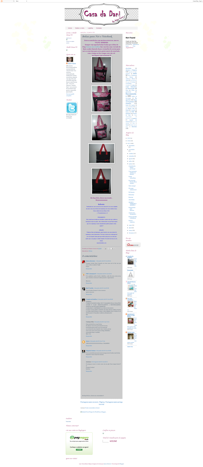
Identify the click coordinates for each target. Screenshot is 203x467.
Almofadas (131, 199)
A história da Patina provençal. (132, 167)
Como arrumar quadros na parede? (133, 173)
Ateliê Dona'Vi (68, 38)
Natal (127, 110)
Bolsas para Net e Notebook (133, 217)
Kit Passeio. (132, 192)
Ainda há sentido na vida (135, 262)
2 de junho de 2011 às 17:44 (97, 341)
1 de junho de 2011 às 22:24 (103, 261)
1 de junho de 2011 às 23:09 (101, 288)
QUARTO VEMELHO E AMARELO (132, 204)
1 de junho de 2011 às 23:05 (104, 273)
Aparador (131, 72)
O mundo (133, 110)
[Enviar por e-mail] (108, 248)
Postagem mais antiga (114, 402)
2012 (129, 140)
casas (128, 82)
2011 (129, 143)
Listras (127, 106)
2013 (129, 138)
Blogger (122, 463)
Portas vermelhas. (132, 177)
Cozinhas (128, 85)
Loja (136, 106)
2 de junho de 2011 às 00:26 (105, 299)
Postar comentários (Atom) (92, 408)
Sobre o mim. (80, 28)
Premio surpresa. (132, 221)
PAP (132, 112)
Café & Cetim (130, 332)
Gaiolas (133, 105)
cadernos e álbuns (130, 78)
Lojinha (90, 28)
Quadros (134, 118)
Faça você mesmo (131, 101)
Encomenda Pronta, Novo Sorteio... (133, 182)
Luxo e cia (130, 346)
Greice (87, 341)
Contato (99, 28)
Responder (89, 268)
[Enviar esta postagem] (105, 248)
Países (127, 111)
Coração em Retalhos (91, 299)
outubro (131, 153)
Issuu (127, 46)
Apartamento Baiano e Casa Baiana (131, 315)
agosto (131, 158)
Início (70, 28)
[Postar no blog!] (109, 248)
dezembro (131, 145)
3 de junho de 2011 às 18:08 (103, 350)
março (131, 230)
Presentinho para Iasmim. (132, 209)
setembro (131, 156)
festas (127, 105)
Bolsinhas (131, 194)
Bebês (135, 73)
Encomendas (131, 95)
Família (128, 103)
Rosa (134, 123)
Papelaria (128, 113)
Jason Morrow (107, 463)
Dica (127, 90)
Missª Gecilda (89, 288)
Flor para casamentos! (133, 189)
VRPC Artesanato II (91, 273)
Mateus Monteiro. (90, 261)
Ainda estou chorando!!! (132, 213)
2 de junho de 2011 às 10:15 (101, 321)
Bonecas (134, 75)
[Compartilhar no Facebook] (112, 248)
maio (130, 225)
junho (130, 163)
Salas (127, 125)
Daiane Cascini (72, 63)
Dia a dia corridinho (130, 299)
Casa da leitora (133, 80)
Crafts (133, 85)
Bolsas (90, 251)
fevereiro (131, 233)
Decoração (131, 88)
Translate (68, 421)
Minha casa (131, 108)
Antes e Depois (131, 70)
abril (130, 227)
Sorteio (134, 126)
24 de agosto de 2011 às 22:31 (100, 361)
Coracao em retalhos (93, 47)
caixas (127, 80)
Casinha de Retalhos (130, 257)
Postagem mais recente (89, 402)
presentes (128, 118)
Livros (131, 106)
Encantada (130, 270)
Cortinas (133, 82)
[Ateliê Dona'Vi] (66, 39)
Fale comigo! (132, 185)
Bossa (131, 77)
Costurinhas (128, 83)
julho (130, 161)
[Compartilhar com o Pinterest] (114, 248)
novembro (132, 149)
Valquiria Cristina (90, 350)
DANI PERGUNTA (131, 87)
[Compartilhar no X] (111, 248)
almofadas (128, 68)
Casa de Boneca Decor (131, 282)
